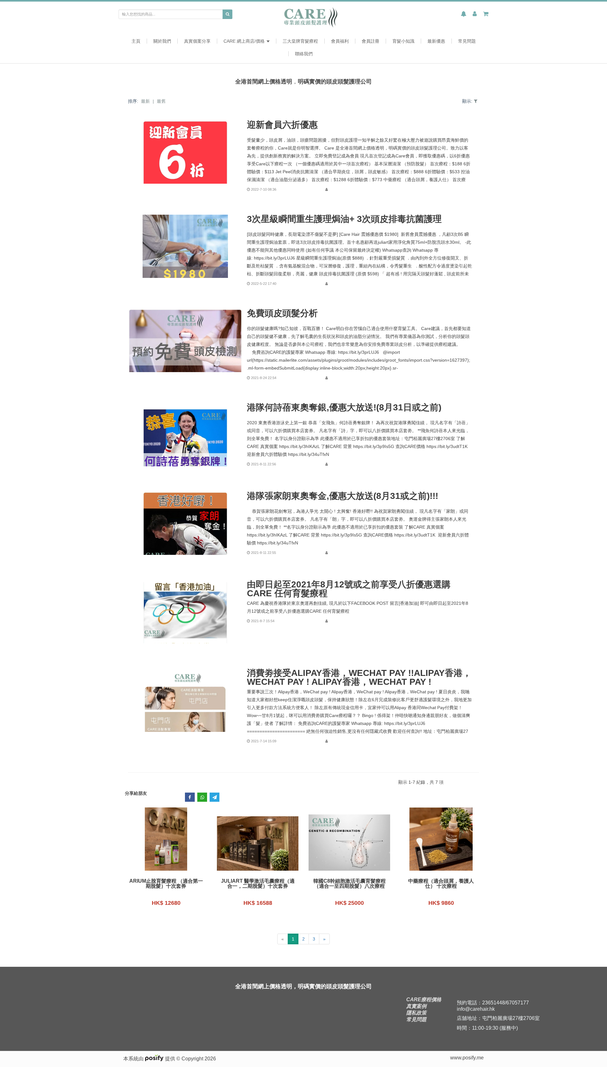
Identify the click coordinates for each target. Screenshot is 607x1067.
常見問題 (467, 41)
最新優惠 (436, 41)
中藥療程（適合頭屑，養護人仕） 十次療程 (441, 884)
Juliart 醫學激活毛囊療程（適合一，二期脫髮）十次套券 (258, 884)
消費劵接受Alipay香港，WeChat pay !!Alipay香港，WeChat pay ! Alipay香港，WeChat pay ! (359, 677)
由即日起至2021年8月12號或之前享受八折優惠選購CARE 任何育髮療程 (349, 589)
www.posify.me (467, 1057)
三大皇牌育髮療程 (300, 41)
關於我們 (162, 41)
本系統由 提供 (149, 1058)
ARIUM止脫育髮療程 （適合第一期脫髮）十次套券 (166, 884)
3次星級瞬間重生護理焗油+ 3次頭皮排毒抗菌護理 (344, 219)
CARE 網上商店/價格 (245, 41)
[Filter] (475, 101)
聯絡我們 (304, 53)
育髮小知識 (403, 41)
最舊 (161, 101)
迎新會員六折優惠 (282, 124)
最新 (145, 101)
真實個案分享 (197, 41)
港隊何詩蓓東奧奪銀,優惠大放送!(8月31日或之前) (344, 407)
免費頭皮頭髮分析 (282, 313)
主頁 (136, 41)
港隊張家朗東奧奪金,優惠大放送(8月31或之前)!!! (342, 496)
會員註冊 (370, 41)
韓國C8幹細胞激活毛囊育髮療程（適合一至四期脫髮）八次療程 (349, 884)
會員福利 (340, 41)
